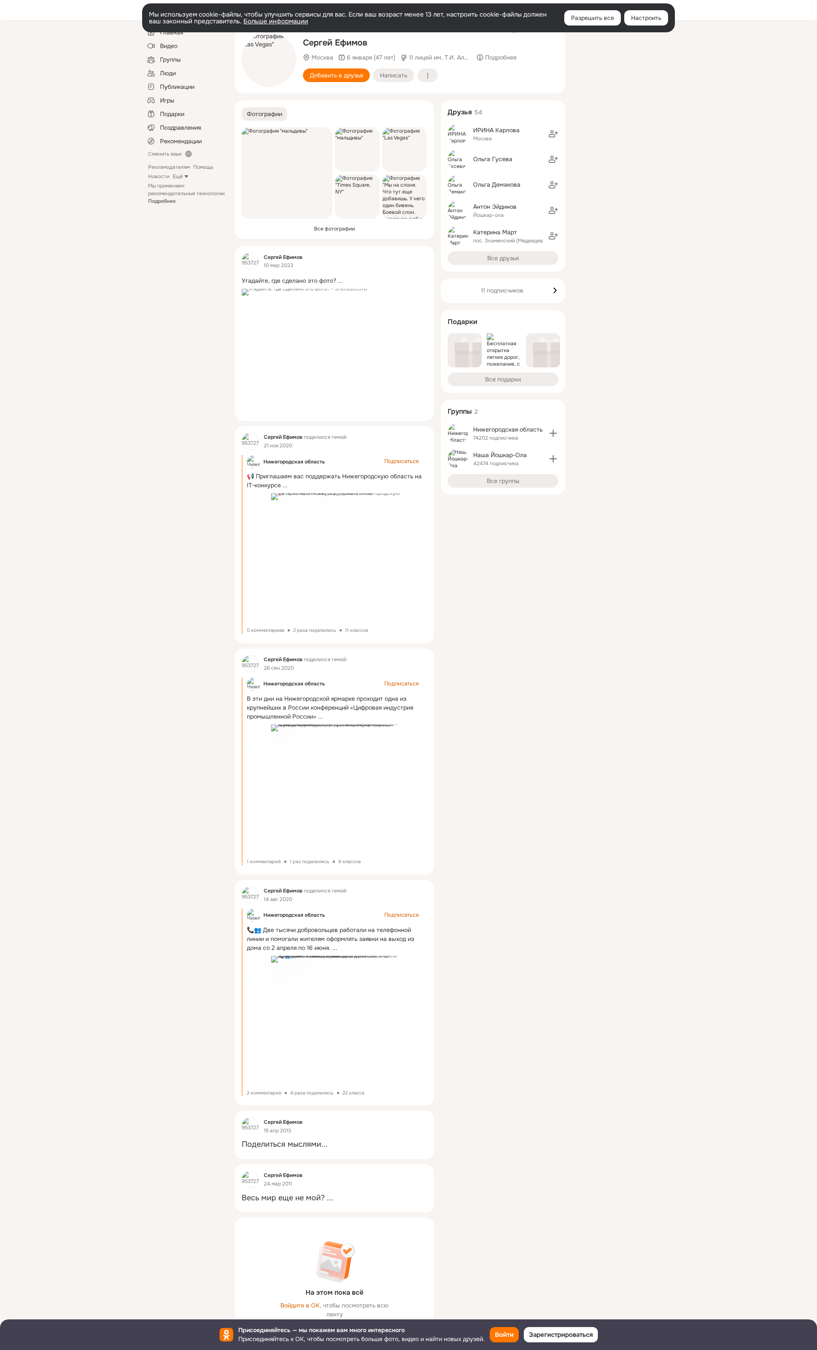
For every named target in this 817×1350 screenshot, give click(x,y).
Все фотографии (334, 228)
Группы (460, 411)
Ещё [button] (178, 176)
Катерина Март (495, 232)
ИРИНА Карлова (496, 130)
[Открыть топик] (334, 280)
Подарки (462, 321)
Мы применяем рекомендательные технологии (186, 193)
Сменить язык (165, 154)
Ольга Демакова (496, 184)
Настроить (646, 18)
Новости (158, 176)
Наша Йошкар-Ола (500, 455)
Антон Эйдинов (495, 206)
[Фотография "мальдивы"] (287, 173)
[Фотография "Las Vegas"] (269, 59)
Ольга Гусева (492, 159)
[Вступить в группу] (553, 433)
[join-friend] (553, 134)
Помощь (203, 167)
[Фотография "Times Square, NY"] (357, 197)
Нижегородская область (294, 461)
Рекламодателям (169, 167)
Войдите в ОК (300, 1305)
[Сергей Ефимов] (250, 261)
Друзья (460, 112)
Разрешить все (592, 18)
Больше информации (275, 21)
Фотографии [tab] (264, 114)
